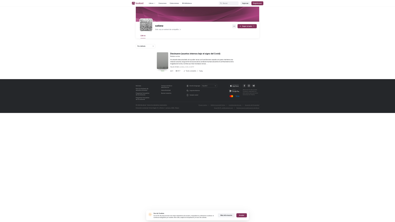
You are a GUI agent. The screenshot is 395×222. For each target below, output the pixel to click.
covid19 (191, 67)
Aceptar (241, 215)
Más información (226, 215)
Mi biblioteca (187, 3)
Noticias (138, 86)
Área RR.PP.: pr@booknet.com (223, 108)
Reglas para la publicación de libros (247, 108)
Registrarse (257, 3)
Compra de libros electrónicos (166, 86)
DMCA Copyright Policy (218, 105)
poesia (182, 67)
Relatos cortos (175, 56)
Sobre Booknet (166, 90)
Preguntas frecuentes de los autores (142, 98)
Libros (143, 36)
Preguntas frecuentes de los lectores (142, 94)
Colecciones (174, 3)
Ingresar (245, 3)
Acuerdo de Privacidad (252, 105)
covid (186, 67)
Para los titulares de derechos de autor (142, 89)
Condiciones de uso (235, 105)
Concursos (162, 3)
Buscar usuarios (166, 93)
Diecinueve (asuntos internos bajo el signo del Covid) (195, 53)
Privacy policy (203, 105)
